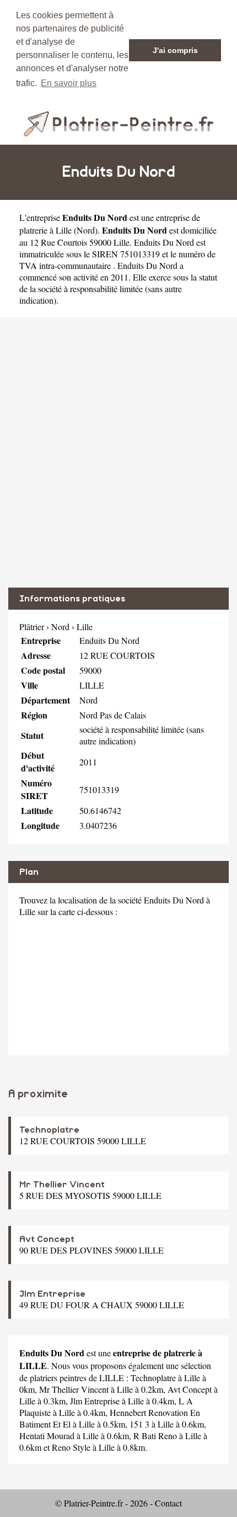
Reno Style (71, 1447)
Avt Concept (46, 1239)
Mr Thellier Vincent (62, 1184)
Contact (168, 1503)
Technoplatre (49, 1129)
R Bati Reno (155, 1435)
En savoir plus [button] (68, 83)
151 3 (139, 1424)
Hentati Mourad (46, 1435)
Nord (86, 230)
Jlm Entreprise (52, 1293)
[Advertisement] (118, 452)
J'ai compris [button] (175, 50)
